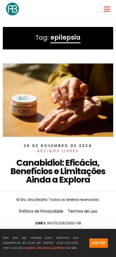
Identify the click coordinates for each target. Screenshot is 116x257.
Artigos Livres (58, 151)
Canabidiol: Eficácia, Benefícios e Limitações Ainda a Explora (58, 171)
